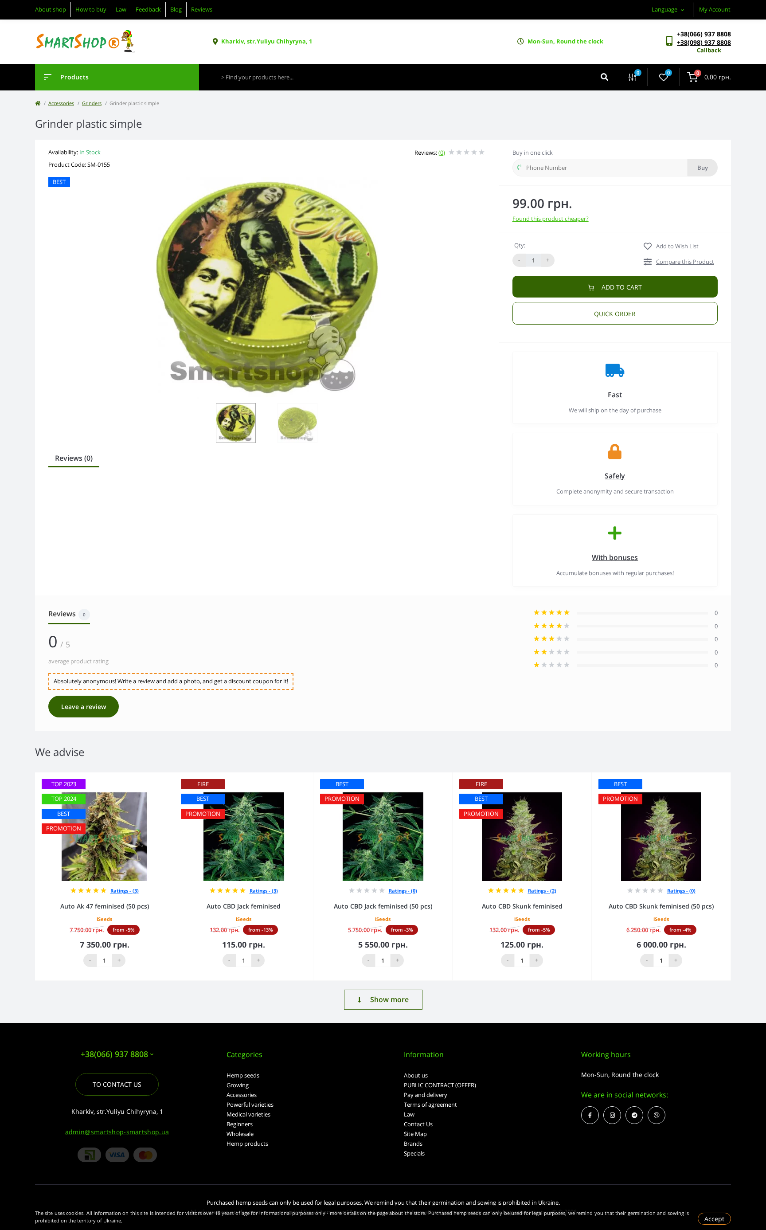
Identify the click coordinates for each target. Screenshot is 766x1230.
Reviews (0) (74, 458)
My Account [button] (715, 9)
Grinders (92, 103)
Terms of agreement (430, 1105)
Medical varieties (248, 1114)
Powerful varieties (250, 1105)
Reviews (201, 9)
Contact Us (418, 1124)
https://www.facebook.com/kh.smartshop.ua (590, 1115)
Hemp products (247, 1144)
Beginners (240, 1124)
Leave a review (83, 706)
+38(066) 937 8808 (704, 34)
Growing (238, 1085)
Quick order (615, 313)
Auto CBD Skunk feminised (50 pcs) (661, 906)
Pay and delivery (425, 1095)
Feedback (148, 9)
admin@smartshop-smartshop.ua (117, 1132)
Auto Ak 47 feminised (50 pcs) (104, 906)
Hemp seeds (243, 1075)
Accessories (61, 103)
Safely (615, 476)
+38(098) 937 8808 (704, 42)
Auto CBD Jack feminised (244, 906)
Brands (413, 1144)
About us (416, 1075)
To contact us (117, 1084)
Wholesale (240, 1134)
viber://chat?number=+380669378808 (656, 1115)
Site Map (415, 1134)
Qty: (519, 245)
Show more (389, 999)
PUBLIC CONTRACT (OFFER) (440, 1085)
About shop (50, 9)
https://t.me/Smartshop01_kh (634, 1115)
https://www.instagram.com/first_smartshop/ (612, 1115)
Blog (176, 9)
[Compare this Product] (157, 778)
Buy (702, 168)
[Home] (37, 103)
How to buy (90, 9)
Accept (714, 1218)
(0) (441, 153)
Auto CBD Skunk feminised (522, 906)
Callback (709, 50)
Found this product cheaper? (550, 219)
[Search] (604, 77)
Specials (414, 1153)
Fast (615, 395)
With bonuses (615, 557)
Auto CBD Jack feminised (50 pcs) (383, 906)
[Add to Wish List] (170, 778)
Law (121, 9)
